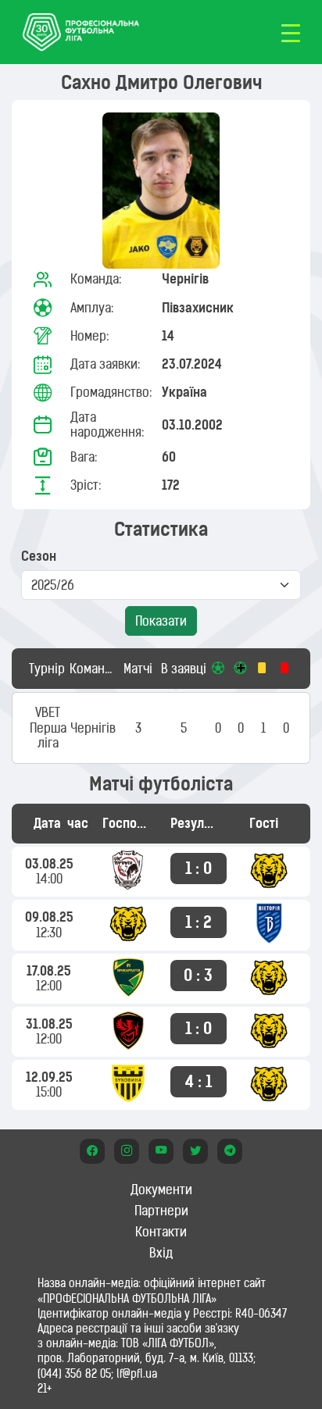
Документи (161, 1189)
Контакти (161, 1232)
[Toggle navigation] (290, 32)
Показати (161, 621)
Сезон (38, 556)
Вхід (161, 1253)
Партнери (161, 1210)
